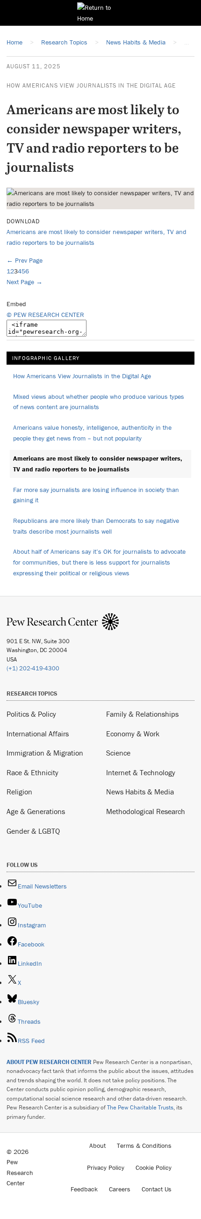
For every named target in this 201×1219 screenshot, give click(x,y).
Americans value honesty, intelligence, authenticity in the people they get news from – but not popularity (92, 432)
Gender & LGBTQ (33, 831)
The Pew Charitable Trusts (140, 1107)
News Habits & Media (140, 791)
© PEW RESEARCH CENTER (45, 314)
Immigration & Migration (45, 752)
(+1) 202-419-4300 (33, 668)
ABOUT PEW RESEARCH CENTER (49, 1062)
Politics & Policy (31, 714)
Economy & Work (132, 733)
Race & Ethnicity (32, 772)
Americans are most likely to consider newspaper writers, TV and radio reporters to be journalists (97, 463)
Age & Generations (36, 811)
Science (118, 752)
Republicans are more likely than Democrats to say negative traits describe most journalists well (96, 526)
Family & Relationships (142, 714)
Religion (19, 791)
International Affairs (38, 733)
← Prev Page (25, 260)
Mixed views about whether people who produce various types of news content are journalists (98, 401)
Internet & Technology (140, 772)
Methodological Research (145, 811)
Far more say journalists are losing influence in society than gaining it (96, 495)
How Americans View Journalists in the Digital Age (91, 85)
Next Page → (25, 282)
